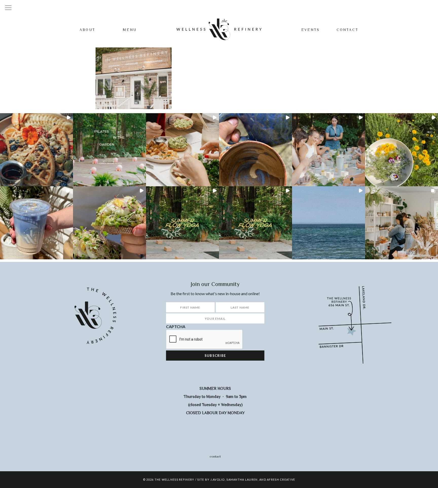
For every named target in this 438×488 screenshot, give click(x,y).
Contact (347, 29)
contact (215, 456)
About (87, 29)
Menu (130, 29)
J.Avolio (217, 479)
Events (310, 29)
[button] (36, 149)
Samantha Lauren (242, 479)
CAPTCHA (175, 326)
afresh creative (281, 479)
